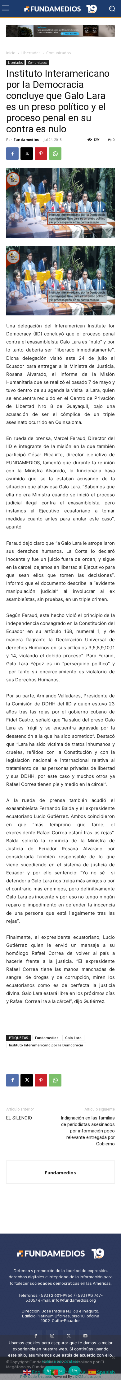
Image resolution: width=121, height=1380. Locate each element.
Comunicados (58, 52)
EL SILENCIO (19, 1118)
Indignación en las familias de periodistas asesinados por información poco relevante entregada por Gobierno (88, 1131)
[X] (26, 153)
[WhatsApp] (55, 153)
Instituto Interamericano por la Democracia (46, 1045)
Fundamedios (26, 139)
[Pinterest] (41, 153)
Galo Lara (73, 1037)
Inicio (11, 52)
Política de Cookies (60, 1361)
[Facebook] (12, 153)
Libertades (30, 52)
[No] (113, 1357)
